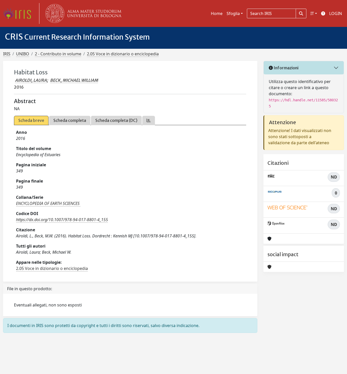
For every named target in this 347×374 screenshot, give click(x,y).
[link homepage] (19, 13)
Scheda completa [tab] (69, 120)
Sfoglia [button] (233, 13)
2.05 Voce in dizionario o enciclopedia (123, 54)
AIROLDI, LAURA (31, 80)
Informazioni (285, 67)
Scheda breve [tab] (31, 120)
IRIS (6, 54)
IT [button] (312, 13)
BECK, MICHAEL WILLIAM (74, 80)
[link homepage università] (82, 13)
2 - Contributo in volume (58, 54)
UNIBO (22, 54)
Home (217, 13)
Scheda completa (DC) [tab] (116, 120)
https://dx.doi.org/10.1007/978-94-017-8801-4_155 (62, 219)
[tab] (148, 120)
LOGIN (335, 13)
